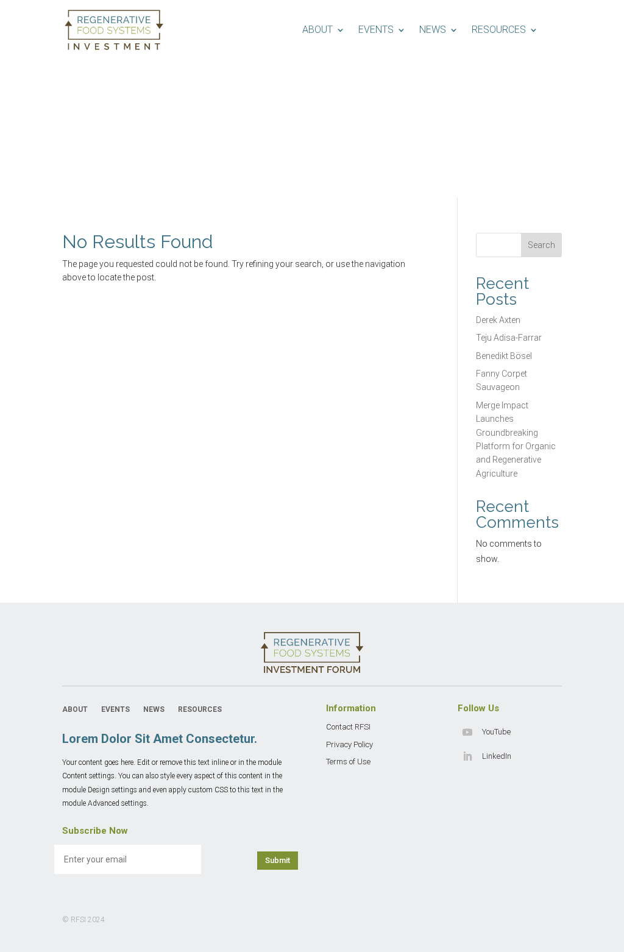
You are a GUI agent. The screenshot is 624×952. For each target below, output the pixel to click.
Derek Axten (498, 320)
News (432, 29)
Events (376, 29)
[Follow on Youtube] (467, 732)
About (317, 29)
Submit (277, 860)
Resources (499, 29)
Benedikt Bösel (504, 356)
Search (541, 245)
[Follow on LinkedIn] (467, 756)
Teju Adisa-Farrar (509, 338)
